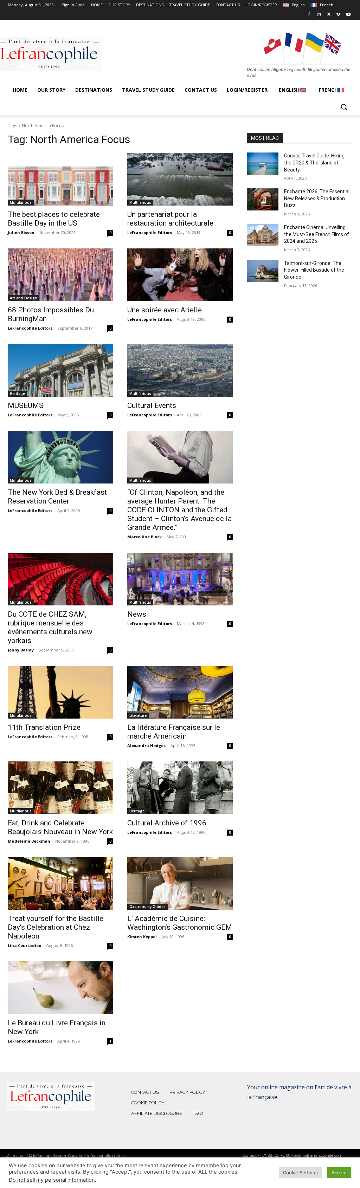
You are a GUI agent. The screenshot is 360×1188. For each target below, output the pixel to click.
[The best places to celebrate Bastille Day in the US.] (60, 179)
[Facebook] (309, 15)
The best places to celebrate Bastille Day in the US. (54, 218)
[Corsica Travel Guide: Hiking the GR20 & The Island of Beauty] (262, 163)
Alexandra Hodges (146, 745)
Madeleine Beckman (29, 841)
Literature (138, 715)
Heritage (17, 393)
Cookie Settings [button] (300, 1172)
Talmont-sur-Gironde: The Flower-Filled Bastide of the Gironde (314, 270)
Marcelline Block (144, 536)
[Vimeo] (338, 15)
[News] (180, 579)
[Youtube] (348, 15)
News (136, 614)
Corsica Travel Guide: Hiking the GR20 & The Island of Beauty (314, 162)
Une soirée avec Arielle (164, 310)
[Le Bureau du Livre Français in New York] (60, 987)
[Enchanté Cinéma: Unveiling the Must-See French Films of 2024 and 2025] (262, 235)
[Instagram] (319, 15)
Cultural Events (151, 405)
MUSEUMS (26, 405)
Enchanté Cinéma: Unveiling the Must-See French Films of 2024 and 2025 (316, 234)
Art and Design (23, 298)
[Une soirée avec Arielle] (180, 274)
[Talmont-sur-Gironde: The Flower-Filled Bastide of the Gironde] (262, 271)
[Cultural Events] (180, 370)
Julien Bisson (21, 232)
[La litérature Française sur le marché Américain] (180, 692)
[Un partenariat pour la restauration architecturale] (180, 179)
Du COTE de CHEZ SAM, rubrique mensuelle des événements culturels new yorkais (50, 627)
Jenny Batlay (21, 650)
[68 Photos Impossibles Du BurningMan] (60, 274)
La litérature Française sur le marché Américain (173, 731)
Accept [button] (339, 1172)
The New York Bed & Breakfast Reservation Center (57, 496)
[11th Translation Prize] (60, 692)
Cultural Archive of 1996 (166, 823)
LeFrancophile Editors (149, 232)
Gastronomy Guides (147, 906)
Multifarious (21, 202)
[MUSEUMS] (60, 370)
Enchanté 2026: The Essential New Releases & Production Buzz (316, 198)
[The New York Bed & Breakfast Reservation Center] (60, 457)
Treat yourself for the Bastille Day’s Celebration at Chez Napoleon (55, 927)
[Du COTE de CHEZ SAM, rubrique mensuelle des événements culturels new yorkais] (60, 579)
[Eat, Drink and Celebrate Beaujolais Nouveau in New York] (60, 787)
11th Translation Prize (44, 727)
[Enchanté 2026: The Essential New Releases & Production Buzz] (262, 199)
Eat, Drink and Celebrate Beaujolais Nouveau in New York (60, 827)
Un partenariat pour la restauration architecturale (170, 218)
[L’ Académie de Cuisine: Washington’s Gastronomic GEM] (180, 883)
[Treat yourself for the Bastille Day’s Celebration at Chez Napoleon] (60, 883)
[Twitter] (329, 15)
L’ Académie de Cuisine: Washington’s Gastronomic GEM (179, 922)
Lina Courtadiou (24, 945)
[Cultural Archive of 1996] (180, 787)
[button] (343, 106)
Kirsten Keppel (142, 936)
